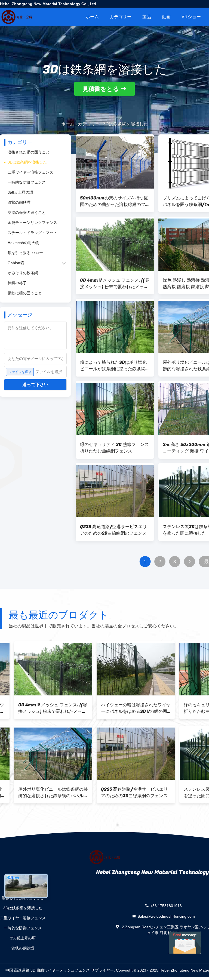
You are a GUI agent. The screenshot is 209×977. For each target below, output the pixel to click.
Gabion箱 (16, 263)
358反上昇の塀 (20, 192)
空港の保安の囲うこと (27, 212)
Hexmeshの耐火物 (23, 243)
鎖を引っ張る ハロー (25, 253)
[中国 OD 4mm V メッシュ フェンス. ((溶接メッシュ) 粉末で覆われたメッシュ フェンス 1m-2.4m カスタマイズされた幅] (115, 245)
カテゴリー (120, 16)
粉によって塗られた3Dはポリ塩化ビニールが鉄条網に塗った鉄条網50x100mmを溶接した (113, 365)
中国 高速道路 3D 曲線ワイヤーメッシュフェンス (47, 970)
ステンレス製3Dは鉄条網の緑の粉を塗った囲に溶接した (120, 792)
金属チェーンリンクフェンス (32, 222)
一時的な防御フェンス (27, 182)
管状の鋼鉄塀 (19, 202)
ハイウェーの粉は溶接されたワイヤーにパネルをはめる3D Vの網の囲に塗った (39, 708)
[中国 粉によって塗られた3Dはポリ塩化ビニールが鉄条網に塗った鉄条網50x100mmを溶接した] (115, 327)
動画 (166, 16)
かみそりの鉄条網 (23, 273)
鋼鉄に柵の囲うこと (25, 293)
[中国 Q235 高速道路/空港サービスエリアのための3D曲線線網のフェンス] (115, 491)
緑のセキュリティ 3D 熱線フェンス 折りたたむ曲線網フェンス (114, 447)
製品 (146, 16)
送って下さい (35, 384)
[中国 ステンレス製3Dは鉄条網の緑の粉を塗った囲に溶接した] (122, 754)
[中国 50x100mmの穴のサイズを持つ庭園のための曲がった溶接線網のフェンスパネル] (115, 162)
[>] (189, 561)
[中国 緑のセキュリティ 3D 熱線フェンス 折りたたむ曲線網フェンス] (115, 409)
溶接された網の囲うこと (29, 152)
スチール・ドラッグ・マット (32, 232)
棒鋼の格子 (17, 283)
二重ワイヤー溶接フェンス (30, 172)
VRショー (191, 16)
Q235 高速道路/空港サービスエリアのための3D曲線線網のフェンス (113, 530)
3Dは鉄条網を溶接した (27, 162)
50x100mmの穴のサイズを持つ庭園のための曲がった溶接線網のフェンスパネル (115, 201)
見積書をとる (100, 88)
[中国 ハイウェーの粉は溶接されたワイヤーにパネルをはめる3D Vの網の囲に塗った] (39, 669)
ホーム (92, 16)
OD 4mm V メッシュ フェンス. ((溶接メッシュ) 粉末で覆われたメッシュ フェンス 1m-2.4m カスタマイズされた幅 (114, 283)
